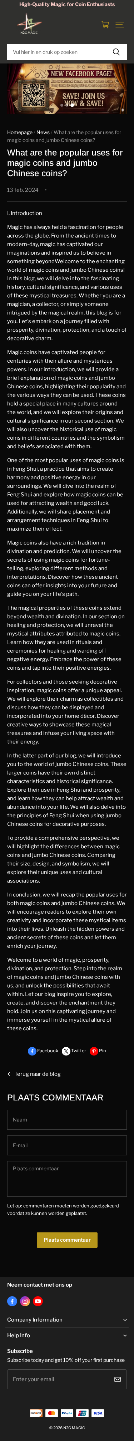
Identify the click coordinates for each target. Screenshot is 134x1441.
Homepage (20, 132)
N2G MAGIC (74, 1428)
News (43, 132)
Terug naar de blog (37, 1074)
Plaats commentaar (67, 1240)
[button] (120, 24)
